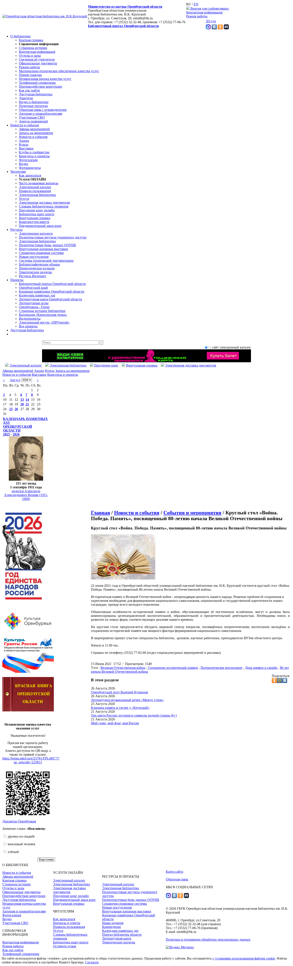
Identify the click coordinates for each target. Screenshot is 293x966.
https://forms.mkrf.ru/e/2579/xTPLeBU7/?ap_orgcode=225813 (30, 760)
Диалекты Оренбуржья (19, 821)
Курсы (23, 144)
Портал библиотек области (122, 934)
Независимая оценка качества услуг (45, 79)
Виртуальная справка (34, 218)
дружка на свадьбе (21, 836)
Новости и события (24, 125)
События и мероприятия (192, 512)
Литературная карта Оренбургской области (50, 299)
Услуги (24, 198)
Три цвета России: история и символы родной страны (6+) (134, 715)
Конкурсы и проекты (34, 156)
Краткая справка (31, 40)
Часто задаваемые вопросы (38, 183)
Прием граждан (30, 75)
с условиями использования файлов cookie (244, 958)
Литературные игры (33, 303)
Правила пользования (35, 191)
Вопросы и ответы (66, 923)
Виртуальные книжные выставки (43, 249)
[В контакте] (214, 28)
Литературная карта (116, 938)
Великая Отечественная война (123, 667)
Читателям (18, 171)
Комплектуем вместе (34, 222)
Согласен (92, 962)
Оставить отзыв (64, 946)
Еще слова (46, 859)
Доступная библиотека (35, 94)
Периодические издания (36, 268)
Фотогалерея (28, 160)
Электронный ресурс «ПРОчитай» (44, 322)
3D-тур (211, 21)
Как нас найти (29, 90)
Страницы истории (33, 48)
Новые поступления (33, 256)
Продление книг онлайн (37, 210)
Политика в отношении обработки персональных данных (208, 939)
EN (196, 4)
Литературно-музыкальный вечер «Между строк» (127, 700)
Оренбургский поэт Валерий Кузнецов (119, 692)
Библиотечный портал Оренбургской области (123, 26)
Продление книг (106, 365)
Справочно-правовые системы (41, 253)
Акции (24, 140)
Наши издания (112, 923)
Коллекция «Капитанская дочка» (43, 314)
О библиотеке (20, 36)
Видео (23, 164)
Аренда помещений (33, 121)
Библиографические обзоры (39, 264)
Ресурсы (16, 229)
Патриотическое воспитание (221, 667)
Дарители (26, 98)
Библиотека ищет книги (36, 214)
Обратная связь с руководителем (42, 110)
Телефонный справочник (37, 82)
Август (15, 380)
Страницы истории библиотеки (42, 311)
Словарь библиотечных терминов (43, 206)
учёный (13, 852)
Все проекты (28, 326)
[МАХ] (208, 28)
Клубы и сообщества (34, 152)
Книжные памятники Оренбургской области (51, 291)
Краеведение (111, 927)
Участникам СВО (32, 117)
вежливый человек (21, 844)
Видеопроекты (30, 318)
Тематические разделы (35, 272)
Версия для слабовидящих (209, 8)
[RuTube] (226, 28)
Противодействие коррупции (40, 86)
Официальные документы (38, 63)
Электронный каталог (35, 187)
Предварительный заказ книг (40, 226)
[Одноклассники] (220, 28)
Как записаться (30, 175)
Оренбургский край (33, 287)
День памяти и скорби (261, 667)
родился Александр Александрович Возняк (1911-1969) (26, 495)
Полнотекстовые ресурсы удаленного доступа (52, 237)
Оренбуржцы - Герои (34, 307)
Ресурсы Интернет (32, 276)
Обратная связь (177, 879)
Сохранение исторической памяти (173, 667)
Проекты (16, 280)
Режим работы (196, 16)
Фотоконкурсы (30, 168)
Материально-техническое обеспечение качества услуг (59, 71)
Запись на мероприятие (36, 133)
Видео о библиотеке (33, 102)
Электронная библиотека (37, 195)
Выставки (26, 148)
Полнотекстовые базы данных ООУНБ (47, 245)
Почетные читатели (33, 106)
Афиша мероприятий (34, 129)
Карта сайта (174, 871)
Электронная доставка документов (44, 202)
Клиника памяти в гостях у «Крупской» (120, 707)
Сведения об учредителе (37, 59)
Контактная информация (204, 12)
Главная (100, 512)
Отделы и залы (30, 55)
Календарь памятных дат (37, 295)
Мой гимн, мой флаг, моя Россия (115, 723)
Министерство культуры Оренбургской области (125, 6)
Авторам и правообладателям (40, 113)
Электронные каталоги (36, 233)
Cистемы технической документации (46, 260)
